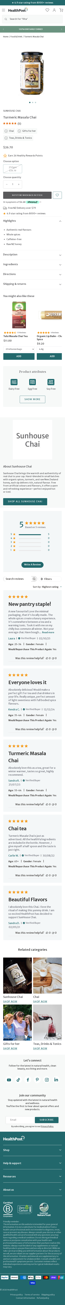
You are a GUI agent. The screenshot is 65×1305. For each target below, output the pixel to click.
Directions (9, 274)
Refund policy (43, 1298)
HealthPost (12, 1290)
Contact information (25, 1298)
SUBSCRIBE (47, 1119)
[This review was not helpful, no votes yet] (53, 658)
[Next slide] (61, 29)
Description (10, 254)
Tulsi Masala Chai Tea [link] (15, 336)
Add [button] (19, 356)
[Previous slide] (3, 29)
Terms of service (32, 1294)
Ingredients (10, 264)
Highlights (9, 220)
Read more (48, 632)
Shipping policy (48, 1294)
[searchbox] (17, 578)
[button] (47, 10)
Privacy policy (16, 1294)
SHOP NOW (10, 1001)
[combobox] (32, 19)
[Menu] (3, 10)
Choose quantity (12, 177)
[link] (19, 315)
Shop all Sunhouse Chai (25, 501)
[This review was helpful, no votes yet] (47, 658)
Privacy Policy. (47, 1126)
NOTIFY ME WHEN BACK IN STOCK (27, 195)
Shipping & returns (14, 283)
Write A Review (32, 564)
